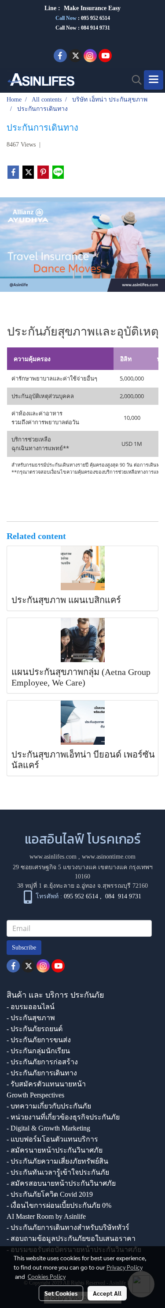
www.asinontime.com (109, 856)
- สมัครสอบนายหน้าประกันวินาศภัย (61, 1183)
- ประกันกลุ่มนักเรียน (38, 1051)
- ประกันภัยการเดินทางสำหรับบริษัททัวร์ (68, 1227)
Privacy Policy (124, 1267)
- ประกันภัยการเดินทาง (42, 1073)
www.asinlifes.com (53, 856)
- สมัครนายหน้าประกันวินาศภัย (55, 1150)
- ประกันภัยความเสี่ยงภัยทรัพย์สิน (57, 1161)
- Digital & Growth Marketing (48, 1128)
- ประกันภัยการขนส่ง (39, 1040)
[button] (134, 80)
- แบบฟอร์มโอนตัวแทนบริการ (52, 1139)
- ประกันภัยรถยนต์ (34, 1029)
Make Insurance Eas (90, 8)
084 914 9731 (123, 896)
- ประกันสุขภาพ (31, 1018)
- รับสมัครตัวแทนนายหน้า (46, 1084)
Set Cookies (60, 1293)
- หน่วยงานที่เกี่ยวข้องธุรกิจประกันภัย (63, 1117)
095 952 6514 (95, 18)
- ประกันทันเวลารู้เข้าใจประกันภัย (58, 1172)
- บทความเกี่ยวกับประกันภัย (49, 1106)
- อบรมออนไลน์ (31, 1006)
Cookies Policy (47, 1276)
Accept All (107, 1293)
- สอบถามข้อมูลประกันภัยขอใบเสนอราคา (71, 1238)
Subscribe (24, 947)
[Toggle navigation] (153, 80)
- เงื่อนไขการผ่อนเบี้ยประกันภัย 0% (59, 1205)
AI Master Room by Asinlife (46, 1216)
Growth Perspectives (35, 1095)
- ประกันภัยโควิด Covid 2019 (50, 1194)
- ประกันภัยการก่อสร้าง (42, 1062)
